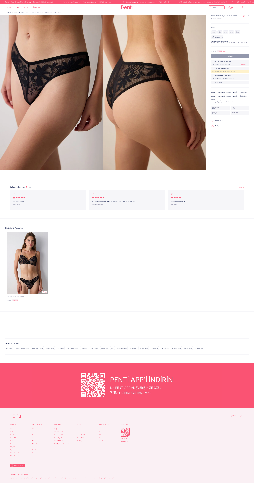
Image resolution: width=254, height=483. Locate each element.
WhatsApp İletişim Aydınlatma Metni (103, 478)
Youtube (101, 438)
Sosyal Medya (104, 425)
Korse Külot (133, 348)
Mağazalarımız (58, 429)
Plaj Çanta (35, 452)
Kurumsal (58, 425)
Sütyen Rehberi (14, 455)
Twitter (101, 435)
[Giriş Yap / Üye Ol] (242, 7)
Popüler (13, 425)
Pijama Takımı (14, 438)
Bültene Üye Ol (18, 465)
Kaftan (34, 447)
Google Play (124, 441)
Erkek (18, 7)
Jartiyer (12, 432)
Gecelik (12, 435)
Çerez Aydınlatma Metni (43, 478)
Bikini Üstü (35, 441)
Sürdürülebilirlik (59, 432)
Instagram (102, 429)
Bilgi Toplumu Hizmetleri (61, 444)
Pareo (33, 435)
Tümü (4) (241, 187)
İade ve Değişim (81, 435)
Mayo (33, 432)
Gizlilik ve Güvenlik (58, 478)
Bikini (33, 429)
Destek (79, 425)
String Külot (104, 348)
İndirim (37, 7)
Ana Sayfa (8, 12)
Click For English (238, 415)
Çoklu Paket (154, 348)
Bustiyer (12, 441)
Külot (27, 12)
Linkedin (101, 441)
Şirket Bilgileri (58, 441)
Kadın (9, 7)
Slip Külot (9, 348)
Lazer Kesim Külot (37, 348)
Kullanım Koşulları (72, 478)
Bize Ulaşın (80, 441)
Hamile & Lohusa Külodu (22, 348)
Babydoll (12, 447)
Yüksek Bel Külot (122, 348)
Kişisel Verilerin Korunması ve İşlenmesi (21, 478)
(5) (247, 16)
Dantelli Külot (144, 348)
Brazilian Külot (35, 12)
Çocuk (26, 7)
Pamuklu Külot (199, 348)
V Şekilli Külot (165, 348)
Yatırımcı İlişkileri (59, 435)
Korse (11, 444)
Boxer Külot (60, 348)
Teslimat (79, 432)
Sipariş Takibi (80, 438)
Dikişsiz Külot (50, 348)
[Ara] (211, 7)
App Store (124, 438)
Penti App (124, 425)
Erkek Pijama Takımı (16, 452)
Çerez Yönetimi (85, 478)
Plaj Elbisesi (35, 449)
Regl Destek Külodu (72, 348)
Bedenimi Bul (219, 37)
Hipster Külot (188, 348)
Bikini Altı (35, 444)
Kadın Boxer (94, 348)
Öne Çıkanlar (37, 425)
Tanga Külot (84, 348)
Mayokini (34, 438)
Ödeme (79, 429)
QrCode (125, 432)
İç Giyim (21, 12)
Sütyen (12, 429)
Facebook (101, 432)
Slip (112, 348)
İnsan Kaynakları (59, 438)
